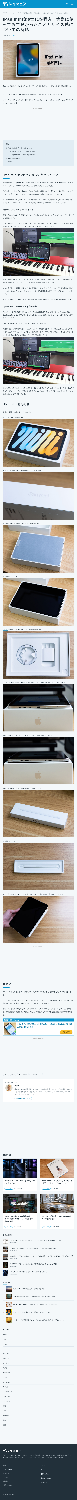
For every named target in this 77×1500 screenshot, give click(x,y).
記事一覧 (6, 1473)
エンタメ (6, 1363)
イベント (6, 1358)
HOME (5, 13)
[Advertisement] (38, 123)
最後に (10, 162)
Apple (5, 1334)
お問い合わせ (7, 1485)
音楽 (4, 1425)
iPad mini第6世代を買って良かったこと (21, 148)
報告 (4, 1406)
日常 (4, 1411)
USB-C (5, 629)
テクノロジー (7, 1382)
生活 (4, 1420)
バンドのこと (7, 1392)
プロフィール (7, 1469)
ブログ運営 (6, 1396)
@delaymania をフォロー (23, 1098)
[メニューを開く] (72, 4)
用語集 (5, 1481)
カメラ (5, 1368)
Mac (4, 1349)
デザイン (6, 1387)
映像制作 (6, 1415)
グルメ (5, 1377)
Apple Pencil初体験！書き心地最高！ (24, 155)
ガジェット (12, 13)
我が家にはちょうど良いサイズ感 (23, 151)
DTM (4, 1339)
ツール (5, 1477)
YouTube (6, 1353)
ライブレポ (6, 1401)
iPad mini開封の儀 (14, 158)
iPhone (5, 1344)
